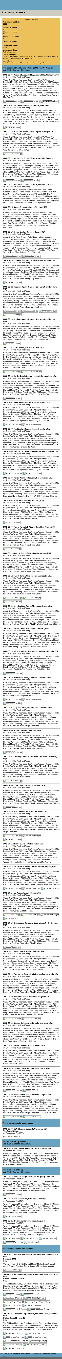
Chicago (30, 232)
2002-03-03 (8, 429)
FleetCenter (18, 402)
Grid (8, 63)
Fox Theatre (19, 1148)
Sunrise (41, 866)
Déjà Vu (41, 80)
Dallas (30, 844)
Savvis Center (19, 207)
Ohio (42, 105)
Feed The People (10, 113)
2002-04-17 (8, 951)
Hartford (36, 376)
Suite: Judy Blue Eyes (20, 91)
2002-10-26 (8, 1274)
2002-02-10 (8, 132)
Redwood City (31, 1148)
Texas (40, 811)
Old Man (13, 86)
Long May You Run (33, 176)
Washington (40, 1068)
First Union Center (21, 451)
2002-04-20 (8, 997)
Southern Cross (27, 194)
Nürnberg (32, 1199)
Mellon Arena (19, 478)
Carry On (7, 80)
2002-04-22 (8, 1023)
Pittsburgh (30, 478)
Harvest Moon (47, 86)
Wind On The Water (39, 665)
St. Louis (30, 207)
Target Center (19, 576)
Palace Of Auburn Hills (23, 75)
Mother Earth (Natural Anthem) (21, 1288)
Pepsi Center (19, 785)
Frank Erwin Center (22, 811)
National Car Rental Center (25, 866)
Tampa (26, 893)
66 (4, 43)
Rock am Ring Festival (23, 1177)
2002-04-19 (8, 974)
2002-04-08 (8, 785)
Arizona (43, 606)
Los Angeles (32, 708)
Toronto (33, 158)
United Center (19, 232)
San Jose (43, 757)
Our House (54, 115)
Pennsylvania (48, 451)
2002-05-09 (8, 1129)
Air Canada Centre (21, 158)
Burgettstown (39, 1254)
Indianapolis (38, 260)
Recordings (37, 63)
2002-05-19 (8, 1199)
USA (57, 75)
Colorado (36, 785)
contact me (4, 1356)
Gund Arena (19, 348)
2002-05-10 (8, 1148)
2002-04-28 (8, 1068)
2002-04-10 (8, 811)
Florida (48, 866)
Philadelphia (35, 451)
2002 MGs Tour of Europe (13, 1170)
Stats (8, 12)
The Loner (38, 1154)
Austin (34, 811)
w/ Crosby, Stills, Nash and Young (16, 77)
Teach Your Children (39, 91)
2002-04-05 (8, 757)
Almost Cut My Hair (17, 84)
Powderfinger (45, 1158)
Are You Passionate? (11, 56)
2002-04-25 (8, 1046)
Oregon (43, 1095)
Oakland (23, 730)
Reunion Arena (19, 844)
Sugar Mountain (48, 1266)
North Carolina (51, 923)
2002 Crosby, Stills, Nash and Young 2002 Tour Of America (27, 68)
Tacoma (30, 1068)
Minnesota (42, 576)
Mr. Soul (49, 1162)
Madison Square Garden (24, 287)
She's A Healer (14, 1188)
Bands (20, 12)
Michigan (50, 75)
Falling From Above (10, 52)
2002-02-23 (8, 319)
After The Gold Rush (19, 1266)
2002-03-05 (8, 451)
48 (4, 29)
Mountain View (41, 1274)
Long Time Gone (20, 93)
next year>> (35, 19)
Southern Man (49, 93)
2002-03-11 (7, 553)
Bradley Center (19, 553)
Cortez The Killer (23, 1158)
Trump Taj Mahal (21, 527)
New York (52, 287)
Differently (24, 56)
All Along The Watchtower (20, 1162)
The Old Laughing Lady (12, 1284)
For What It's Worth (17, 123)
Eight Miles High (34, 121)
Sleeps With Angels (18, 1156)
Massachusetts (38, 402)
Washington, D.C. (31, 500)
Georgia (36, 951)
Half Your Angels (20, 89)
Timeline (46, 63)
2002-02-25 (8, 348)
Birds (37, 1288)
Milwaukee (31, 553)
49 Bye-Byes (32, 82)
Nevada (50, 651)
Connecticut (46, 376)
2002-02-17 (8, 232)
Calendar (15, 63)
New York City (41, 287)
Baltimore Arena (21, 997)
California (40, 629)
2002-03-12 (8, 576)
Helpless (24, 440)
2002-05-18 (8, 1177)
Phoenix (35, 606)
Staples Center (20, 708)
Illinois (38, 232)
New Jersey (45, 527)
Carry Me (22, 86)
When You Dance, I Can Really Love (17, 1154)
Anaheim (33, 678)
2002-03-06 (8, 478)
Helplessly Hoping (47, 84)
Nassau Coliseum (21, 1023)
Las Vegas (42, 651)
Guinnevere (8, 89)
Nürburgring (39, 1177)
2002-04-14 (8, 893)
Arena (16, 730)
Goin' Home (32, 80)
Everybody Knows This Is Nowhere (37, 1284)
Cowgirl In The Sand (48, 819)
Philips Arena (19, 951)
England (41, 1221)
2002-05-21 (8, 1221)
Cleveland (29, 348)
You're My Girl (27, 58)
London (32, 1221)
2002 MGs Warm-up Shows (14, 1142)
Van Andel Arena (21, 132)
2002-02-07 (8, 105)
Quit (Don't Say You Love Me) (37, 1160)
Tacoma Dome (20, 1068)
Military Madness (19, 80)
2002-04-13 (8, 866)
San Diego (30, 629)
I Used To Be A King (18, 82)
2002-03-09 (8, 527)
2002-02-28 (8, 376)
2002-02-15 (8, 207)
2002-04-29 (8, 1095)
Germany (50, 1177)
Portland (35, 1095)
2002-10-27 (8, 1314)
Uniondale (34, 1023)
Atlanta (29, 951)
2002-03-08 (8, 500)
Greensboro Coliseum (23, 923)
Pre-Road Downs (45, 163)
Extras (29, 63)
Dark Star (52, 113)
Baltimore (33, 997)
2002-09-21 (8, 1254)
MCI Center (18, 500)
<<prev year (27, 19)
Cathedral (35, 691)
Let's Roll (47, 56)
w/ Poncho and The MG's (13, 1133)
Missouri (38, 207)
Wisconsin (41, 553)
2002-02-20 (8, 260)
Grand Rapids (35, 132)
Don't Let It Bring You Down (48, 1325)
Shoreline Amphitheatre (24, 1274)
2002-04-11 (7, 844)
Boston (27, 402)
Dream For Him (33, 86)
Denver (28, 785)
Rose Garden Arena (22, 1095)
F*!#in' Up (33, 1190)
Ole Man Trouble (35, 89)
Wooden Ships (23, 95)
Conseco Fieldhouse (23, 260)
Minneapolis (31, 576)
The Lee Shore (15, 335)
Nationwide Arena (21, 105)
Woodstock (7, 93)
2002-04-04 (8, 730)
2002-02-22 (8, 287)
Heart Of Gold (17, 1264)
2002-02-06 (8, 75)
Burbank (29, 1129)
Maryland (42, 997)
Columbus (34, 105)
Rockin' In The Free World (40, 95)
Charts (22, 63)
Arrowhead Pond (21, 678)
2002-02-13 (8, 185)
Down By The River (42, 166)
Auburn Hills (39, 75)
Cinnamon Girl (32, 84)
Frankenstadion (20, 1199)
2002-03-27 (8, 629)
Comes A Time (35, 1266)
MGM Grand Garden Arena (25, 651)
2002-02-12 (8, 158)
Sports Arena (19, 629)
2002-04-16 (8, 923)
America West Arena (22, 606)
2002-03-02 (8, 402)
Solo (5, 1261)
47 (4, 34)
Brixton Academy (21, 1221)
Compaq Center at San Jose (26, 757)
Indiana (47, 260)
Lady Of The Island (38, 857)
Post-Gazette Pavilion (23, 1254)
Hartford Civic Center (23, 376)
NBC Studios (19, 1129)
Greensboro (39, 923)
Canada (49, 158)
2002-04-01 (8, 708)
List (4, 63)
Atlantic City (34, 527)
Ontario (41, 158)
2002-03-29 (8, 651)
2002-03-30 (8, 678)
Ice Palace (18, 893)
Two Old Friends (15, 58)
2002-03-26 (8, 606)
